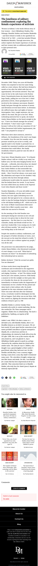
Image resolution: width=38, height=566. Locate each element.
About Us (19, 514)
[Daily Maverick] (19, 3)
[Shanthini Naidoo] (4, 51)
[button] (22, 54)
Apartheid (4, 389)
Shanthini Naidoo (15, 50)
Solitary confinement (25, 389)
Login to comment (19, 488)
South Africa (5, 386)
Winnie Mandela (13, 389)
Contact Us (19, 519)
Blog (19, 524)
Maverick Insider (19, 509)
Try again (6, 499)
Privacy (16, 558)
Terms (22, 558)
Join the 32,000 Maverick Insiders (18, 534)
